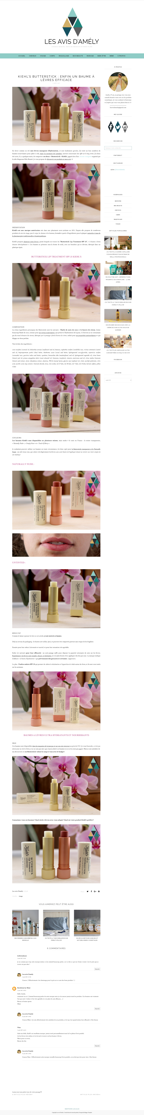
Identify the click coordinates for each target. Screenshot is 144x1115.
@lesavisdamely (120, 169)
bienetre (118, 201)
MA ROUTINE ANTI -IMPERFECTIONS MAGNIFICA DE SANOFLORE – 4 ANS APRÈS (118, 279)
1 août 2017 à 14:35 (21, 958)
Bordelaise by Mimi (23, 988)
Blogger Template (88, 1112)
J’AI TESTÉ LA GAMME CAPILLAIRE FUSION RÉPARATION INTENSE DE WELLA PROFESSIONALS (118, 254)
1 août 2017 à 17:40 (26, 977)
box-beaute (118, 205)
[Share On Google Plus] (95, 891)
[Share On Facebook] (91, 891)
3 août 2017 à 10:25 (21, 990)
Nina (19, 1027)
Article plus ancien (89, 1094)
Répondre (97, 969)
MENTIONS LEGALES (72, 1109)
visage (21, 896)
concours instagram (85, 156)
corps (118, 215)
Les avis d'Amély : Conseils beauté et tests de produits (67, 1112)
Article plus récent (23, 1094)
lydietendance (22, 956)
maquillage (118, 219)
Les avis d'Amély (27, 974)
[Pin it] (98, 891)
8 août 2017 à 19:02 (26, 1053)
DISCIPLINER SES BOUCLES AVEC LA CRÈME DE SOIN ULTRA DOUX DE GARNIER (118, 327)
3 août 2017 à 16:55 (21, 1030)
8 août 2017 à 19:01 (26, 1016)
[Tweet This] (87, 891)
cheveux (118, 210)
